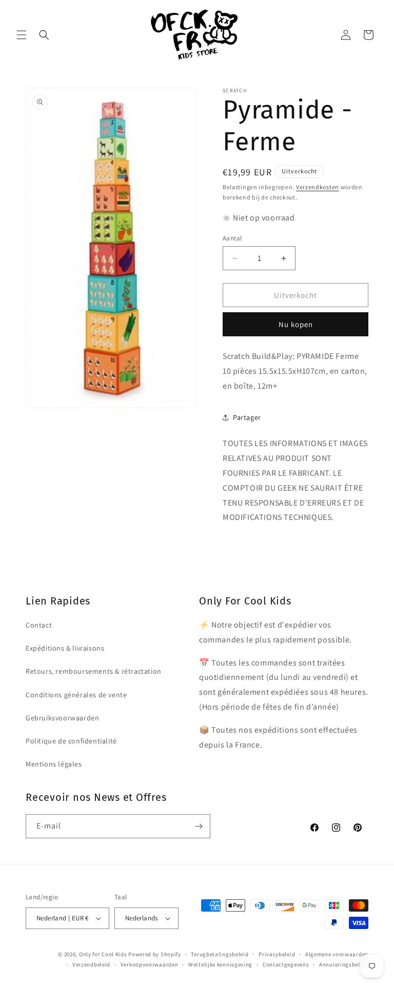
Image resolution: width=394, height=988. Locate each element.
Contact (39, 625)
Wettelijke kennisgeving (220, 964)
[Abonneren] (198, 826)
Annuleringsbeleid (343, 964)
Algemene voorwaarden (336, 954)
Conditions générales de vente (76, 694)
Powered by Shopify (154, 954)
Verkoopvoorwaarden (150, 964)
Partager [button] (247, 417)
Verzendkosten (317, 187)
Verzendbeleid (91, 964)
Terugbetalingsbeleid (219, 954)
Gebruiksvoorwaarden (62, 717)
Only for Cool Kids (103, 954)
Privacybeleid (277, 954)
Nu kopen (296, 324)
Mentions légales (54, 764)
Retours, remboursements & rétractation (94, 671)
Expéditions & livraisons (65, 648)
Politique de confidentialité (71, 740)
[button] (21, 35)
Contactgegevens (286, 964)
